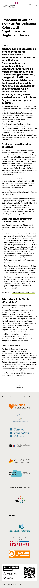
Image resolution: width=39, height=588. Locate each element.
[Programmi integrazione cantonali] (19, 500)
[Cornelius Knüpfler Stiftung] (19, 419)
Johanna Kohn (32, 356)
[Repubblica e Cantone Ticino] (19, 446)
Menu (31, 5)
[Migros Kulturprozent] (19, 407)
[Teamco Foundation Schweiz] (19, 433)
